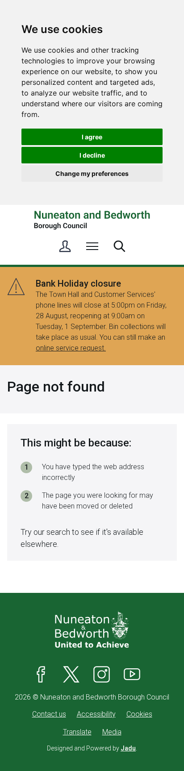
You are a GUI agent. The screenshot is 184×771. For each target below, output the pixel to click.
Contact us (49, 714)
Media (111, 732)
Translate (77, 732)
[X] (71, 674)
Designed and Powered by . (92, 748)
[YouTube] (132, 674)
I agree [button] (92, 137)
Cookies (139, 714)
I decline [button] (92, 155)
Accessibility (96, 714)
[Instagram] (101, 674)
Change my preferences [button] (92, 173)
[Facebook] (41, 674)
